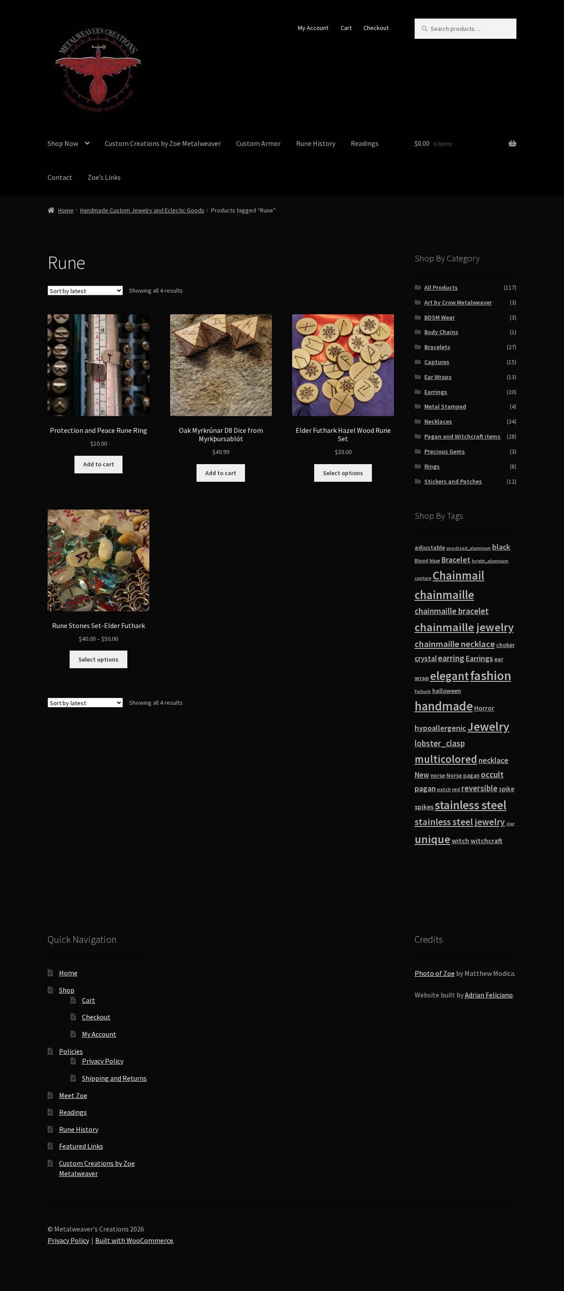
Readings (364, 143)
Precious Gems (444, 451)
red (456, 789)
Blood (421, 561)
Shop (66, 990)
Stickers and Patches (453, 481)
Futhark (423, 691)
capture (423, 578)
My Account (313, 28)
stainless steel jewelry (460, 822)
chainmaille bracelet (452, 611)
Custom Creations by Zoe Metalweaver (163, 143)
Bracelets (437, 347)
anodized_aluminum (468, 548)
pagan (425, 788)
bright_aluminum (490, 561)
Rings (432, 466)
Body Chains (441, 332)
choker (505, 645)
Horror (484, 708)
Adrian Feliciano (489, 994)
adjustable (430, 547)
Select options (343, 473)
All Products (441, 287)
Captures (436, 362)
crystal (426, 658)
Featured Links (81, 1146)
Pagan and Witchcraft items (462, 436)
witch (460, 840)
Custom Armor (258, 143)
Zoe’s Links (104, 177)
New (422, 775)
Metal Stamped (445, 406)
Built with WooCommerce (134, 1240)
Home (66, 210)
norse (437, 775)
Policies (71, 1051)
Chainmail (458, 575)
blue (435, 560)
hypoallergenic (440, 728)
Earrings (435, 392)
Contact (60, 177)
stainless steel (470, 804)
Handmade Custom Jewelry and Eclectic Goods (142, 210)
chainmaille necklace (455, 644)
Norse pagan (462, 775)
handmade (444, 706)
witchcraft (486, 841)
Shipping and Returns (114, 1078)
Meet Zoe (73, 1095)
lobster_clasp (440, 743)
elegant (449, 675)
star (510, 823)
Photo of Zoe (435, 973)
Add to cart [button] (98, 464)
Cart (346, 28)
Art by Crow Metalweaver (458, 302)
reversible (479, 788)
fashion (490, 675)
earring (451, 658)
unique (432, 839)
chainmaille (444, 595)
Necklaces (438, 421)
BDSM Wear (439, 317)
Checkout (376, 28)
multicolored (446, 759)
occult (492, 774)
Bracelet (456, 560)
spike (506, 789)
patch (444, 789)
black (501, 547)
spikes (424, 807)
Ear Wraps (438, 377)
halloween (446, 691)
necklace (493, 760)
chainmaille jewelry (464, 627)
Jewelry (488, 726)
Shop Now (63, 143)
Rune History (315, 143)
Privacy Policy (102, 1061)
